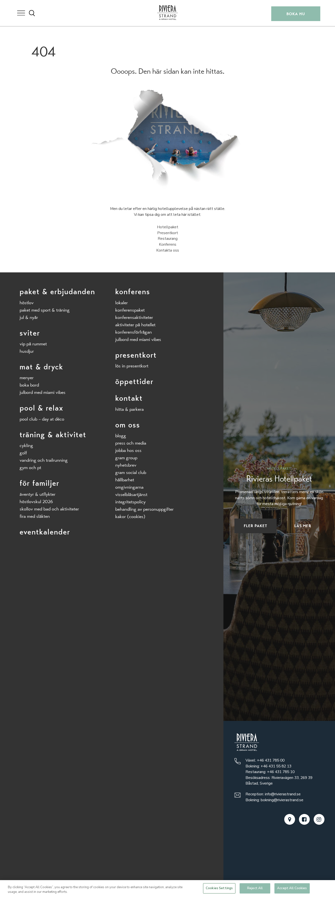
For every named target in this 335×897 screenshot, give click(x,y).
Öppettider (134, 381)
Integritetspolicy (130, 502)
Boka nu (295, 14)
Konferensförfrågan (133, 332)
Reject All (255, 888)
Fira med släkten (35, 516)
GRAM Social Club (130, 472)
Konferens (167, 244)
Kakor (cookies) (130, 516)
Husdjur (27, 351)
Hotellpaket (167, 227)
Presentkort (167, 233)
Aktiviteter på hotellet (135, 325)
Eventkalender (45, 532)
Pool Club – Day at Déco (42, 419)
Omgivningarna (129, 487)
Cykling (26, 445)
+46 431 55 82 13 (276, 766)
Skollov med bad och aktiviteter (49, 509)
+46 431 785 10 (281, 772)
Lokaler (121, 303)
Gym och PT (30, 467)
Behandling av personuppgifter (144, 509)
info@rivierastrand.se (283, 794)
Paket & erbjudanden (57, 291)
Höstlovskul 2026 (36, 501)
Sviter (30, 333)
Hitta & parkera (129, 409)
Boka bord (29, 385)
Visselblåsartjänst (131, 494)
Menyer (27, 378)
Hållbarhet (124, 480)
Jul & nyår (29, 317)
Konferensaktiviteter (134, 317)
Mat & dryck (41, 367)
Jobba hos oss (128, 450)
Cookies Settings (219, 888)
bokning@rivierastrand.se (282, 800)
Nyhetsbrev (125, 465)
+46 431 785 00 (270, 760)
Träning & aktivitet (53, 434)
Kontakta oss (167, 250)
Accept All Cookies (292, 888)
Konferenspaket (130, 310)
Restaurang (168, 238)
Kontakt (129, 398)
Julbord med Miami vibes (42, 392)
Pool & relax (41, 408)
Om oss (127, 425)
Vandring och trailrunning (44, 460)
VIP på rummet (33, 344)
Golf (23, 453)
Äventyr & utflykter (37, 494)
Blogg (120, 436)
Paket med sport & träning (45, 310)
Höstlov (27, 303)
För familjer (39, 483)
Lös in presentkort (131, 366)
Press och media (130, 443)
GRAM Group (126, 458)
